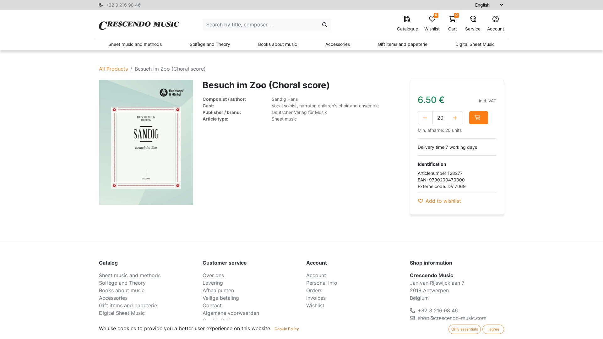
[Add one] (455, 117)
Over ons (213, 275)
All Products (113, 69)
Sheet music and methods (135, 44)
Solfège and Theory (210, 44)
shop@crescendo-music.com (452, 318)
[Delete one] (425, 117)
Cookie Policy (286, 328)
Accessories (337, 44)
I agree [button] (493, 329)
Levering (213, 283)
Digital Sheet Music (475, 44)
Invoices (316, 298)
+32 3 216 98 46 (123, 5)
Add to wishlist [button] (443, 201)
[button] (478, 117)
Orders (314, 290)
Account (495, 28)
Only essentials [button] (464, 329)
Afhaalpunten (218, 290)
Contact (212, 305)
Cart (453, 23)
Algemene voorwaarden (231, 313)
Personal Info (321, 283)
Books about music (277, 44)
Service (473, 28)
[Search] (324, 24)
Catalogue (407, 28)
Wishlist (432, 23)
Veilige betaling (221, 298)
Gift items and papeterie (402, 44)
